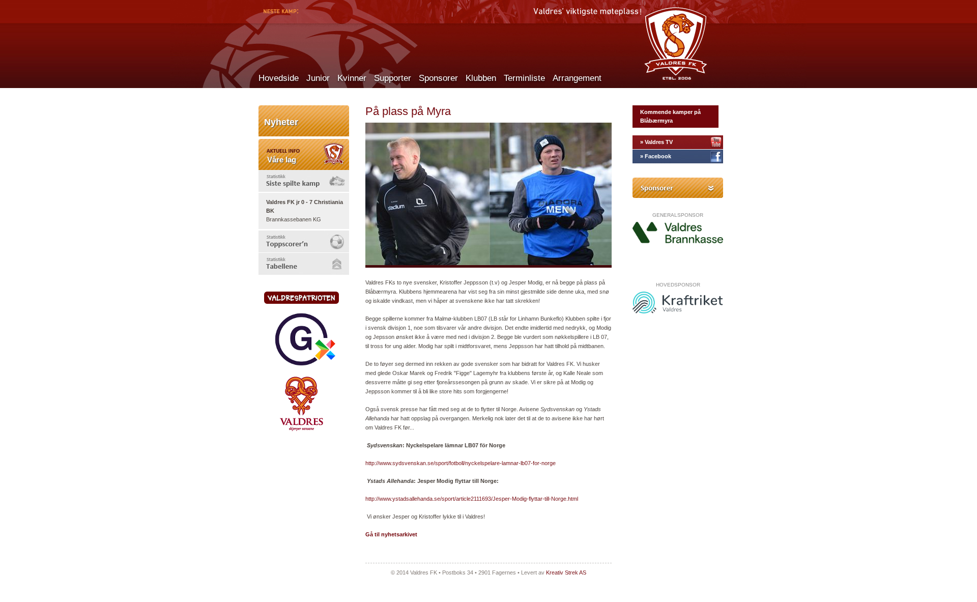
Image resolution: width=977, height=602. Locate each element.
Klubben (481, 78)
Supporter (392, 78)
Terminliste (524, 78)
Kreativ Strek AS (566, 572)
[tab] (303, 181)
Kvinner (351, 78)
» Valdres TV (656, 142)
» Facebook (655, 156)
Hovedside (278, 78)
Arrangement (577, 78)
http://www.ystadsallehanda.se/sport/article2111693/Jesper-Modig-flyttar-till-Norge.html (471, 499)
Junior (318, 78)
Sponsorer (438, 78)
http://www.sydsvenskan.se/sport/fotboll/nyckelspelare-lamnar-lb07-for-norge (460, 463)
